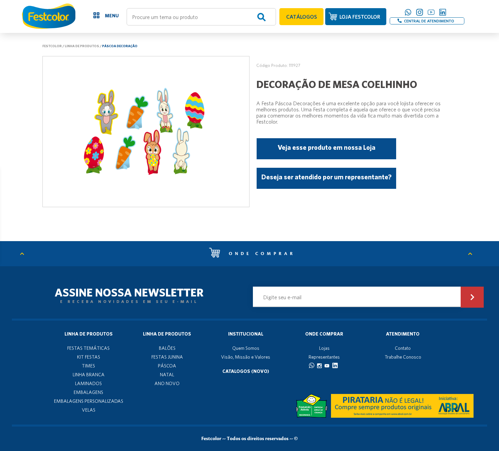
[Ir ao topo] (25, 254)
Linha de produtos (82, 46)
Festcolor (52, 46)
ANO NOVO (167, 383)
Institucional (245, 334)
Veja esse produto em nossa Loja (326, 147)
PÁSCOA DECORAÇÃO (119, 46)
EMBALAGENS (88, 392)
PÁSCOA (167, 365)
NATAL (167, 374)
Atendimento (403, 334)
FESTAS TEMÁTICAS (88, 348)
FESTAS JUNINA (167, 357)
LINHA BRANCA (89, 374)
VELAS (88, 410)
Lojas (324, 348)
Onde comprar (260, 253)
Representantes (324, 357)
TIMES (88, 365)
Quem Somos (245, 348)
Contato (403, 348)
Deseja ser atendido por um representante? (326, 177)
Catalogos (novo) (245, 371)
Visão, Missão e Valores (245, 357)
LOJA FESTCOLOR (359, 17)
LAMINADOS (88, 383)
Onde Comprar (324, 334)
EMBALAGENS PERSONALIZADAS (88, 401)
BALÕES (167, 348)
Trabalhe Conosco (403, 357)
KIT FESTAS (88, 357)
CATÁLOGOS (301, 17)
